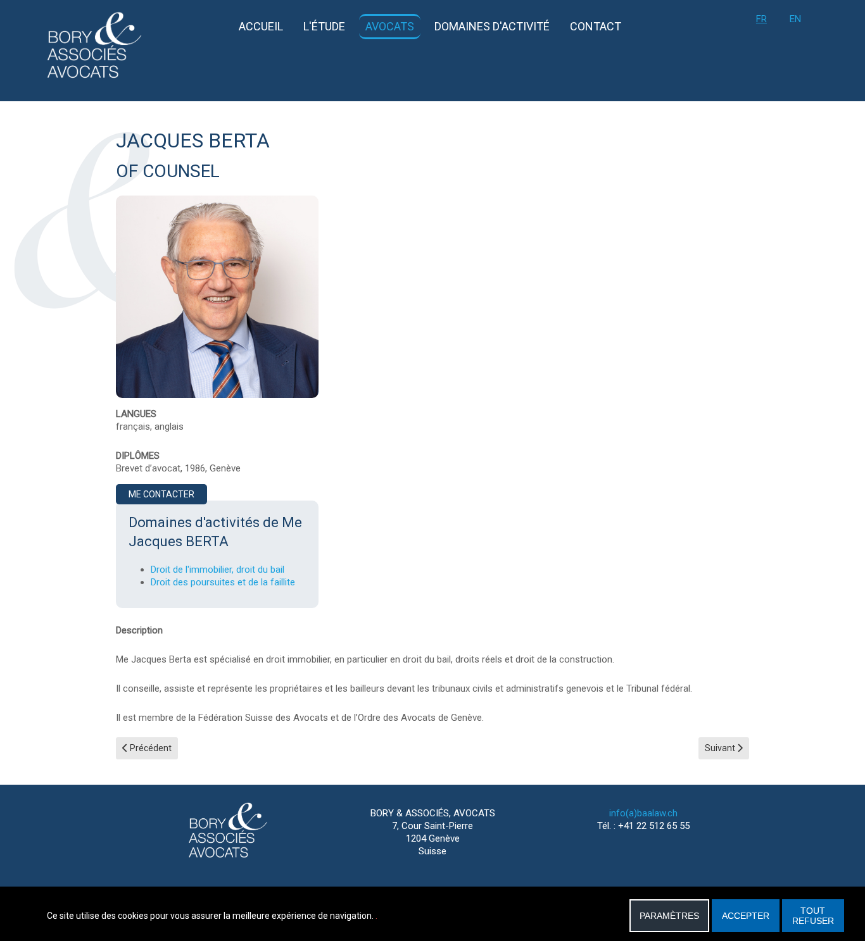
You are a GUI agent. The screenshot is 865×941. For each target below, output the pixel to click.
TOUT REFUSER (813, 916)
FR (761, 19)
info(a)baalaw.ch (643, 813)
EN (795, 19)
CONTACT (595, 26)
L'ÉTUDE (324, 26)
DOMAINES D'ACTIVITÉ (492, 26)
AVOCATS (389, 26)
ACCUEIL (261, 26)
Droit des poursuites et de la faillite (223, 582)
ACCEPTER (745, 916)
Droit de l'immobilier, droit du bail (217, 569)
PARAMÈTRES (669, 916)
